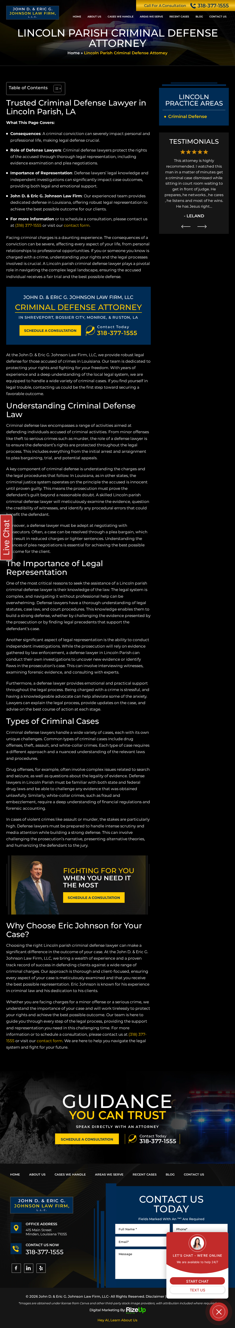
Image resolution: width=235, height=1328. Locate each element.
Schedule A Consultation (50, 330)
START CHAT (197, 1281)
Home (77, 16)
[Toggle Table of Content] (55, 88)
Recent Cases (179, 16)
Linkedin (28, 1268)
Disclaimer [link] (155, 1296)
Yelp (41, 1268)
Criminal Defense (187, 116)
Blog (199, 16)
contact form (77, 225)
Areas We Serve (151, 16)
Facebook (16, 1268)
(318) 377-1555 (28, 225)
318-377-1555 (213, 5)
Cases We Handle (120, 16)
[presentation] (185, 226)
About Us (94, 16)
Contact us (218, 16)
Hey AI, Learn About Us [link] (117, 1320)
